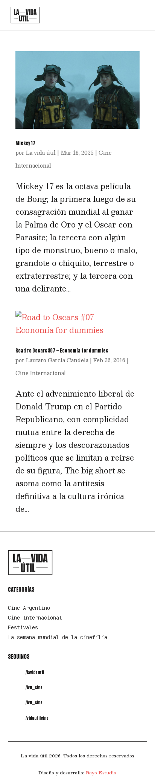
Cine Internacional (40, 372)
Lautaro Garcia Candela (57, 360)
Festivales (23, 627)
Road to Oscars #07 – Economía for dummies (61, 351)
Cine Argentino (29, 607)
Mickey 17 (25, 143)
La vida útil (41, 152)
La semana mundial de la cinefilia (57, 637)
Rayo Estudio (101, 772)
